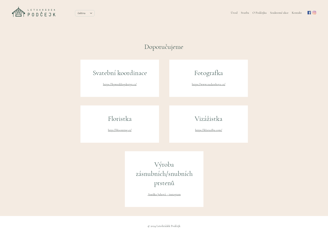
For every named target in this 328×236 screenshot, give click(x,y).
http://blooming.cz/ (120, 130)
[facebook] (309, 12)
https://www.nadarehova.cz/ (208, 84)
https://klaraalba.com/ (208, 130)
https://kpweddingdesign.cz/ (120, 84)
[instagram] (314, 12)
